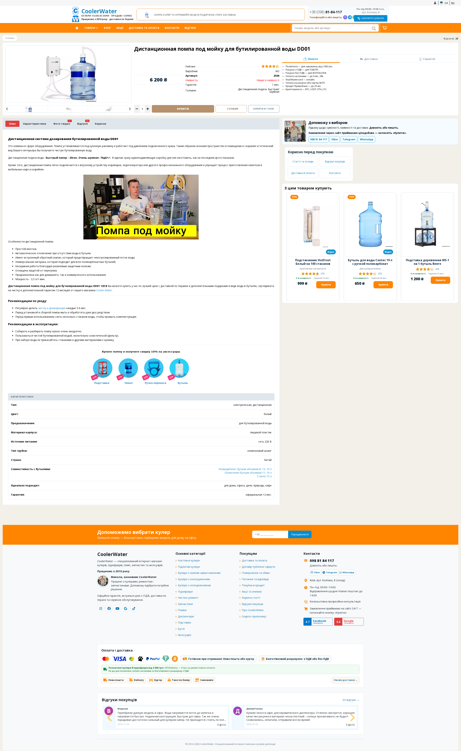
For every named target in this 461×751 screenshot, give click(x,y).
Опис (12, 123)
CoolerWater (107, 14)
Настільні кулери (189, 560)
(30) (437, 269)
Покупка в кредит (253, 585)
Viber (334, 139)
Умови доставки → (346, 680)
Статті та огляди (303, 161)
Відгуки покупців (335, 161)
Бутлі (181, 628)
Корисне (100, 123)
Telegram (349, 139)
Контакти (172, 28)
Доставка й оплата (303, 173)
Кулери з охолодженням (194, 579)
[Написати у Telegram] (350, 17)
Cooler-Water (104, 290)
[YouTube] (117, 608)
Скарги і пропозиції (254, 616)
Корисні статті (251, 597)
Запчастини (185, 604)
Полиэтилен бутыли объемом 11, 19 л (248, 472)
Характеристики (34, 123)
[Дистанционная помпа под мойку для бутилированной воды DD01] (68, 108)
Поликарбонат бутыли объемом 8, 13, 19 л (245, 469)
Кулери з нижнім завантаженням (199, 573)
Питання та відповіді (255, 579)
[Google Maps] (125, 608)
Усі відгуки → (351, 700)
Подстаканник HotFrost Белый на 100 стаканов (313, 262)
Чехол (128, 383)
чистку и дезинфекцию (52, 308)
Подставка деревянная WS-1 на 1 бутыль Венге (427, 262)
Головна (78, 28)
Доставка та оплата (144, 28)
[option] (221, 14)
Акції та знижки (252, 591)
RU (453, 2)
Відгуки (190, 28)
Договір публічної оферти (258, 566)
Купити (326, 284)
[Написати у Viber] (345, 17)
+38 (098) (326, 12)
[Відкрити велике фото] (68, 74)
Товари (89, 28)
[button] (7, 109)
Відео (331, 251)
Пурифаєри (185, 591)
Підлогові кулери (189, 566)
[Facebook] (109, 608)
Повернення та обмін (256, 573)
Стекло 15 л (264, 476)
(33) (323, 273)
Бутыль (183, 383)
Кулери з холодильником (194, 585)
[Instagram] (100, 608)
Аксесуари (184, 635)
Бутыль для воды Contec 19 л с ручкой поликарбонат (370, 262)
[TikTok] (133, 608)
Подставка (101, 383)
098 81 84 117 (318, 139)
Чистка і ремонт (188, 597)
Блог (107, 28)
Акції (119, 28)
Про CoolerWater (253, 610)
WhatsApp (366, 139)
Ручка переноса (155, 383)
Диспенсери (186, 616)
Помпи (182, 610)
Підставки (184, 622)
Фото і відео (61, 123)
